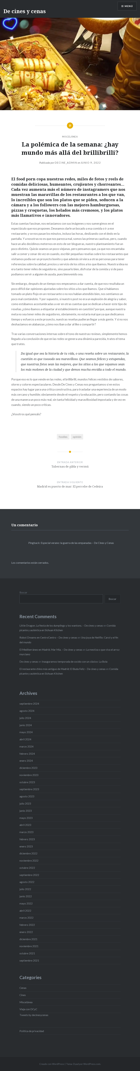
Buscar (23, 592)
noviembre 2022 (28, 860)
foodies (63, 436)
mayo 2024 (26, 732)
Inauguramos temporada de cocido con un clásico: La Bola (74, 661)
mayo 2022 (26, 903)
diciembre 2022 (28, 853)
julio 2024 (25, 717)
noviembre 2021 (28, 946)
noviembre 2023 (28, 775)
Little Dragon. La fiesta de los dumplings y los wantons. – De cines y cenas (61, 625)
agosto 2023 (26, 796)
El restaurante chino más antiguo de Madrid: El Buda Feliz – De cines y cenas (62, 668)
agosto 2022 (26, 881)
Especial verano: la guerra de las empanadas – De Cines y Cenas (77, 542)
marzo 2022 (26, 917)
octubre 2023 (27, 782)
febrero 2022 (27, 924)
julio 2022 (25, 889)
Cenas (22, 987)
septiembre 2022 (29, 874)
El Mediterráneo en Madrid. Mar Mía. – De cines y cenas (50, 649)
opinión (77, 436)
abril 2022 (25, 910)
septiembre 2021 (29, 960)
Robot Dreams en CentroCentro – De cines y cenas (48, 637)
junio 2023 (25, 810)
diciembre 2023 (28, 767)
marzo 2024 (26, 746)
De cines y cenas (24, 11)
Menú (129, 6)
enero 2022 (26, 931)
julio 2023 (25, 803)
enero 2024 (26, 760)
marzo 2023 (26, 832)
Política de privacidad (31, 1031)
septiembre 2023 (29, 789)
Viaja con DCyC (28, 1009)
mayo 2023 (26, 817)
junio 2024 (25, 725)
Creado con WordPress (51, 1063)
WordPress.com (91, 1063)
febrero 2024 (27, 753)
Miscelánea (70, 136)
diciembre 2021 (28, 939)
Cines (22, 995)
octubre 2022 (27, 867)
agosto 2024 (26, 710)
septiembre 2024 (29, 703)
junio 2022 (25, 896)
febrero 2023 (27, 839)
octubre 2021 (27, 953)
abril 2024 (25, 739)
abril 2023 (25, 824)
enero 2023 (26, 846)
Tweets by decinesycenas (33, 1015)
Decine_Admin (66, 162)
